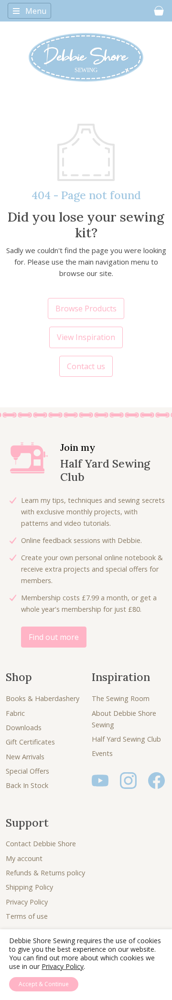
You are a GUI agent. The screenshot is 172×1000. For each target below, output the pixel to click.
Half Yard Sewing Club (126, 739)
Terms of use (27, 916)
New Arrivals (25, 756)
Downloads (24, 727)
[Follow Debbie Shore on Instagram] (128, 780)
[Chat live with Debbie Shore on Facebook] (156, 780)
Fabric (15, 713)
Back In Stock (27, 785)
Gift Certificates (30, 741)
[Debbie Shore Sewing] (86, 57)
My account (24, 858)
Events (102, 753)
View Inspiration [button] (86, 337)
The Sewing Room (121, 698)
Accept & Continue (44, 984)
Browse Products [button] (86, 308)
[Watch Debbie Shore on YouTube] (100, 780)
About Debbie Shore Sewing (124, 719)
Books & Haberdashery (42, 698)
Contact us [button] (86, 366)
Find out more (54, 637)
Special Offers (27, 771)
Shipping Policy (29, 887)
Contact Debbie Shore (41, 843)
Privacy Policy (27, 901)
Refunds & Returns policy (45, 872)
